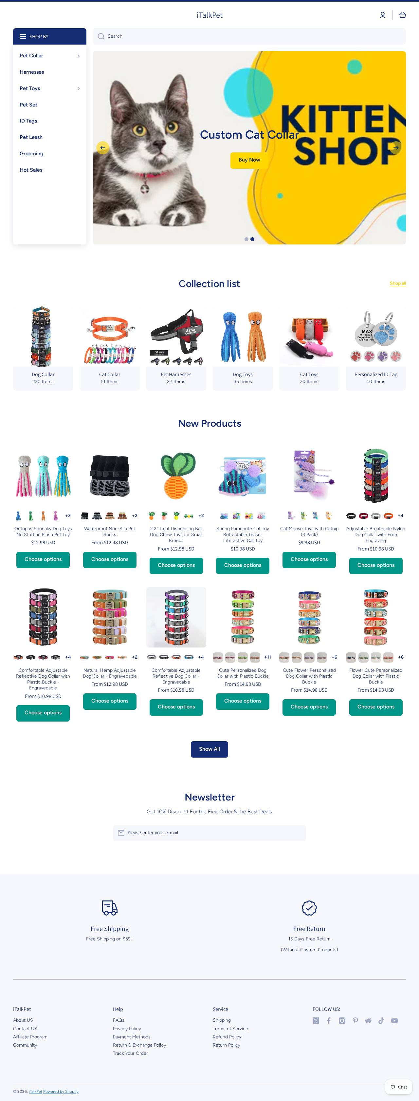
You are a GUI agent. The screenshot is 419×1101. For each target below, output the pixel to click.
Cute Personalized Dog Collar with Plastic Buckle (243, 673)
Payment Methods (132, 1037)
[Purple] (55, 516)
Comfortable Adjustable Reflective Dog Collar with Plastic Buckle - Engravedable (43, 679)
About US (23, 1020)
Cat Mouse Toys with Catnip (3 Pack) (309, 531)
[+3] (68, 516)
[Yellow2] (189, 516)
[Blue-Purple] (236, 516)
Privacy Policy (127, 1029)
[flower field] (363, 657)
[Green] (31, 516)
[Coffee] (122, 516)
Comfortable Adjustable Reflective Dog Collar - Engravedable (176, 676)
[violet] (322, 657)
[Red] (363, 516)
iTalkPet (35, 1091)
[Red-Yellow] (249, 516)
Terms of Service (230, 1029)
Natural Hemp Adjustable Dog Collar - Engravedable (110, 673)
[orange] (388, 657)
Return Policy (226, 1045)
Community (25, 1045)
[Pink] (164, 516)
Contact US (25, 1029)
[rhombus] (255, 657)
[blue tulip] (309, 657)
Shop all (398, 283)
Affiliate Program (30, 1037)
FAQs (118, 1020)
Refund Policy (227, 1037)
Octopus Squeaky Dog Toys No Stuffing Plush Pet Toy (43, 531)
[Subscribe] (298, 833)
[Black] (85, 516)
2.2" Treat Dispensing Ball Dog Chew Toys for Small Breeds (176, 534)
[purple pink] (218, 657)
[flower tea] (284, 657)
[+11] (268, 657)
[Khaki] (109, 516)
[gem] (230, 657)
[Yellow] (176, 516)
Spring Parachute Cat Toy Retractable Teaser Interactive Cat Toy (242, 534)
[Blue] (18, 516)
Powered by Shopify (61, 1091)
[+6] (334, 657)
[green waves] (243, 657)
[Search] (98, 36)
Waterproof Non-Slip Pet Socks (109, 531)
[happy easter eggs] (351, 657)
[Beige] (122, 657)
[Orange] (43, 516)
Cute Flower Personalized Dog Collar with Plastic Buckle (309, 676)
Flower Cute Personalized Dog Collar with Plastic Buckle (375, 676)
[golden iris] (297, 657)
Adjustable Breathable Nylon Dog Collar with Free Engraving (375, 534)
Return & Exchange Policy (139, 1045)
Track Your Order (130, 1053)
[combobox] (249, 36)
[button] (402, 15)
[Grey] (97, 516)
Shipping (222, 1020)
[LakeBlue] (85, 657)
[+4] (401, 516)
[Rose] (109, 657)
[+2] (135, 516)
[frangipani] (376, 657)
